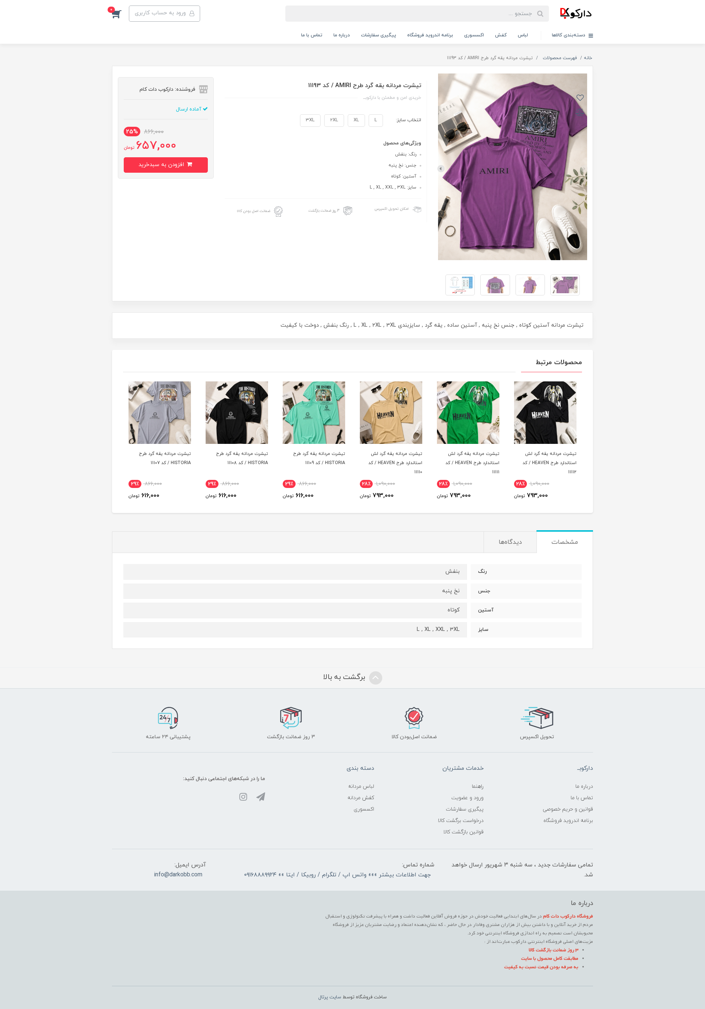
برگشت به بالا (345, 677)
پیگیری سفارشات (378, 35)
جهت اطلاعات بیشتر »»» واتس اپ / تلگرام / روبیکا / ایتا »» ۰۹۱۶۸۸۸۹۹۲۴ (337, 875)
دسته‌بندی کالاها (569, 35)
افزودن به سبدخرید (162, 165)
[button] (120, 14)
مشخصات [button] (565, 542)
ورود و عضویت (467, 797)
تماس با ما (311, 35)
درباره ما (341, 35)
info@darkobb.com (178, 875)
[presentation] (584, 168)
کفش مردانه (360, 797)
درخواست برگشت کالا (461, 820)
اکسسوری (474, 35)
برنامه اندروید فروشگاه (430, 35)
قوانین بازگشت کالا (463, 832)
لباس (523, 35)
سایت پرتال (329, 997)
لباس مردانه (361, 786)
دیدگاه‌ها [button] (510, 542)
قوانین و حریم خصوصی (568, 809)
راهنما (478, 786)
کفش (501, 35)
